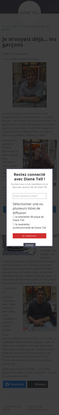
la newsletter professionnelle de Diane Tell (29, 226)
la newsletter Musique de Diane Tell (28, 218)
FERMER (29, 245)
